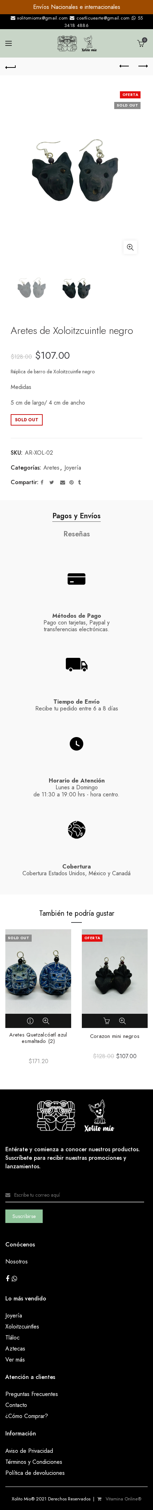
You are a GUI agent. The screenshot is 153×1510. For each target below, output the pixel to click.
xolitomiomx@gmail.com (42, 18)
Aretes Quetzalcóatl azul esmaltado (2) (38, 1038)
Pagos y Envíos (76, 516)
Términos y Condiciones (33, 1462)
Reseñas (76, 534)
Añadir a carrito (107, 1021)
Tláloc (12, 1337)
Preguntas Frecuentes (31, 1394)
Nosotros (16, 1261)
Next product (142, 66)
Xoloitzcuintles (22, 1326)
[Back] (11, 66)
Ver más (15, 1359)
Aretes (51, 468)
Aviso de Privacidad (29, 1451)
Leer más (31, 1021)
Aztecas (15, 1348)
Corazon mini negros (115, 1036)
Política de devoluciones (35, 1473)
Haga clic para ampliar (130, 247)
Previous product (124, 66)
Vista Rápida (46, 1021)
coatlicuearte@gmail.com (103, 18)
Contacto (16, 1405)
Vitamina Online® (122, 1498)
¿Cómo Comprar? (26, 1416)
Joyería (72, 468)
